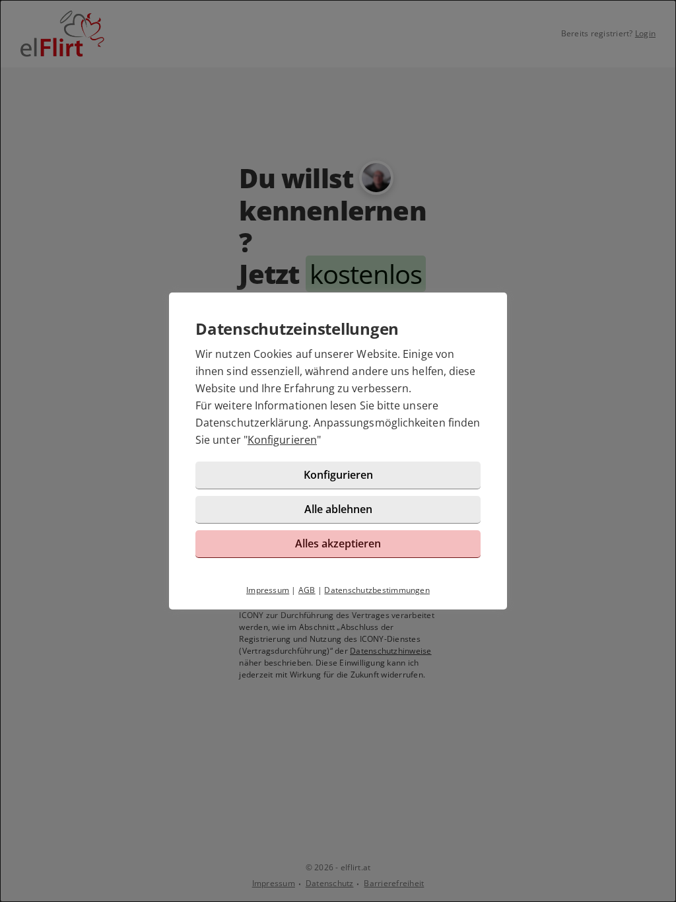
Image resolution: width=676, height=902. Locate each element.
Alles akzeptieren (338, 543)
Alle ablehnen (338, 509)
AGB (307, 590)
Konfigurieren (282, 440)
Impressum (267, 590)
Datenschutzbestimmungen (377, 590)
